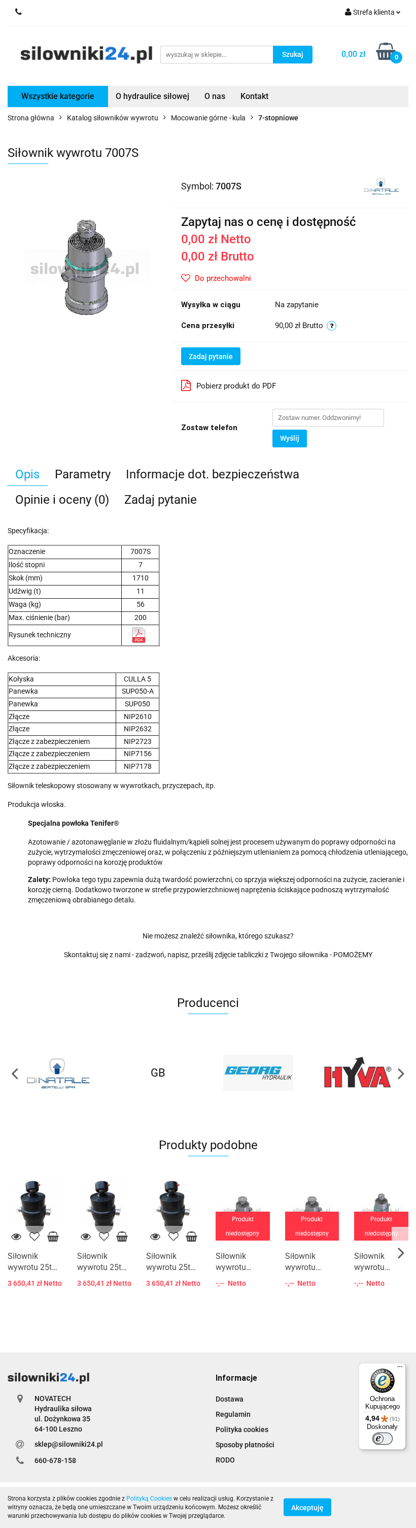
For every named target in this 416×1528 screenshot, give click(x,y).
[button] (236, 1378)
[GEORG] (258, 1073)
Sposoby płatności (245, 1445)
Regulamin (233, 1414)
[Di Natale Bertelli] (381, 185)
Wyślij (289, 438)
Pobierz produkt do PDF (236, 386)
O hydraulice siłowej (152, 96)
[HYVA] (358, 1073)
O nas (214, 96)
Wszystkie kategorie (57, 96)
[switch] (382, 1439)
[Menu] (400, 1369)
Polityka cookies (242, 1429)
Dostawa (230, 1399)
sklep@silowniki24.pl (68, 1444)
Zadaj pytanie (211, 356)
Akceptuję (307, 1508)
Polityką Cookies (149, 1498)
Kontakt (254, 96)
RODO (225, 1460)
